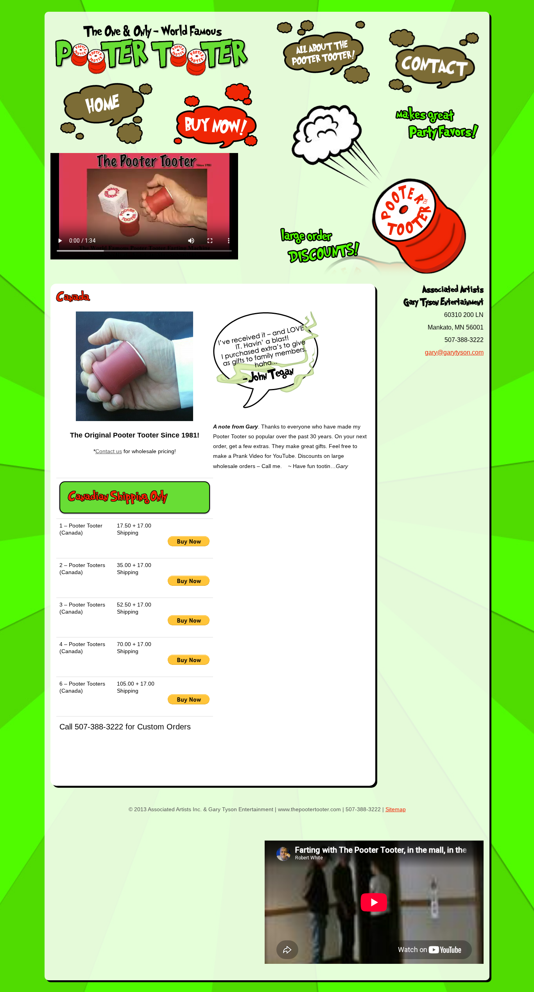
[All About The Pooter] (324, 84)
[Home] (104, 116)
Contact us (108, 451)
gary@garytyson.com (454, 352)
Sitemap (395, 809)
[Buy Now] (217, 116)
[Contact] (435, 60)
